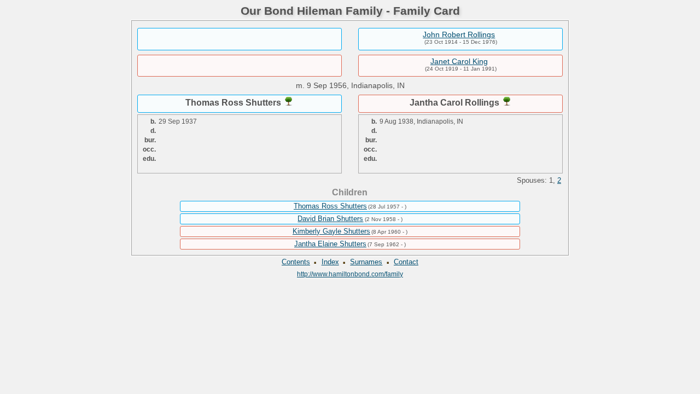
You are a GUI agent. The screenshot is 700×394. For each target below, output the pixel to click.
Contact (406, 262)
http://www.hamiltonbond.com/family (350, 273)
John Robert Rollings (459, 34)
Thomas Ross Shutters (330, 206)
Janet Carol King (459, 61)
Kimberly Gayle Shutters (331, 231)
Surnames (366, 262)
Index (330, 262)
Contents (296, 262)
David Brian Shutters (330, 219)
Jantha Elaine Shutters (330, 244)
